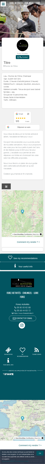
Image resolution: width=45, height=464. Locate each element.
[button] (22, 57)
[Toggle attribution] (40, 234)
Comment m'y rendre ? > (28, 242)
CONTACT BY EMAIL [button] (24, 318)
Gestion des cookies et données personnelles (15, 461)
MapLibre (36, 234)
